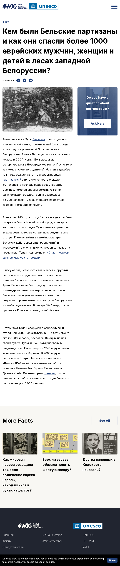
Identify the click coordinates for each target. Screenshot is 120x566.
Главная (8, 535)
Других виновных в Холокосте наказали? (98, 464)
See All (104, 420)
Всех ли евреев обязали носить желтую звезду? (56, 464)
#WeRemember (52, 541)
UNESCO (88, 535)
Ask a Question (52, 535)
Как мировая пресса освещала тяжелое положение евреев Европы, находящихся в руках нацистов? (18, 474)
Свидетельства (13, 547)
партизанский (11, 179)
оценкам (49, 373)
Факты (6, 541)
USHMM (88, 541)
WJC (85, 547)
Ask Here (98, 123)
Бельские (38, 139)
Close (112, 560)
